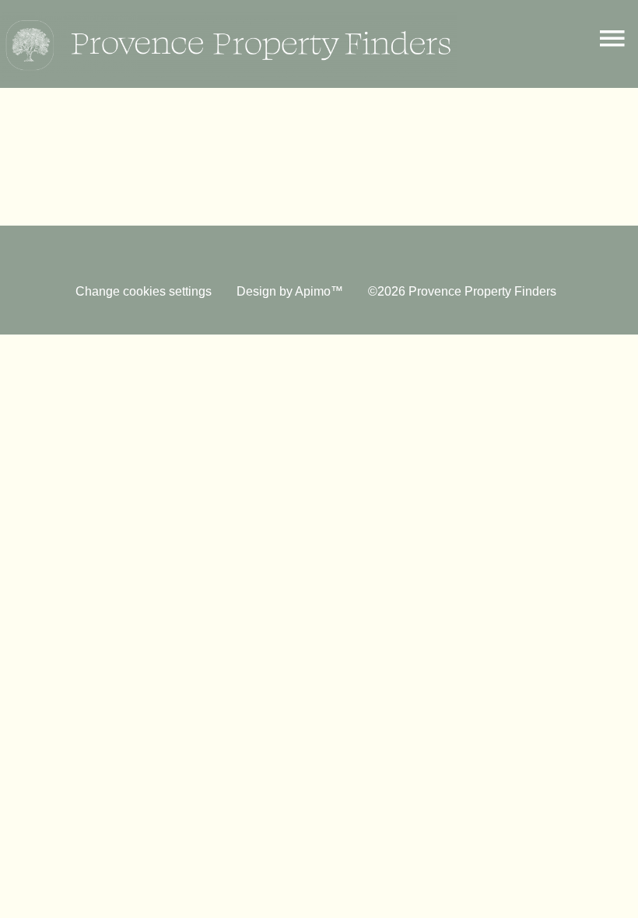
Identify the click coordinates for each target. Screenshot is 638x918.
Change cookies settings (143, 291)
